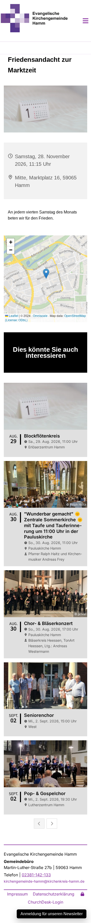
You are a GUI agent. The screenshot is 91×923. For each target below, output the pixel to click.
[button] (79, 20)
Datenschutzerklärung (53, 894)
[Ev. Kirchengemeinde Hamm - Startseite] (34, 18)
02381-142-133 (36, 874)
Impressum (17, 894)
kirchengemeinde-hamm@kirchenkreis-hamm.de (44, 881)
